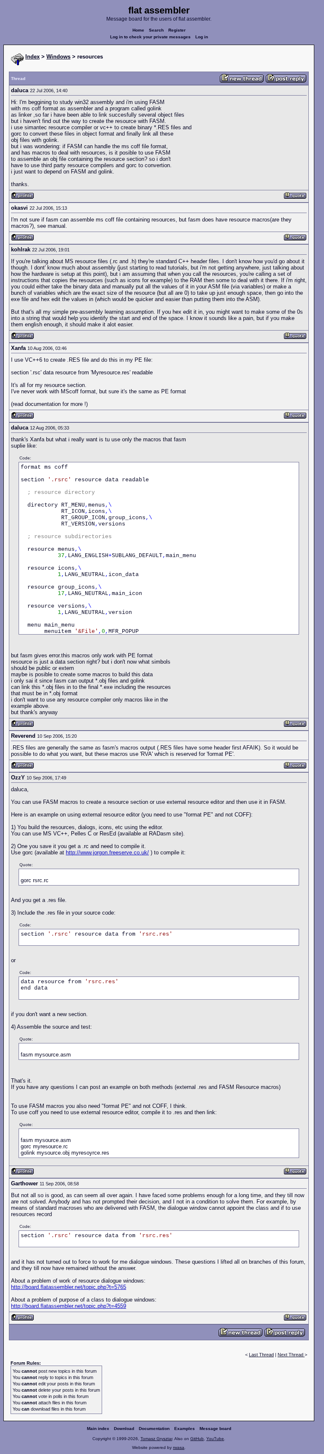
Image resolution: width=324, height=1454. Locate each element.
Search (156, 30)
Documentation (154, 1428)
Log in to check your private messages (150, 37)
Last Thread (261, 1354)
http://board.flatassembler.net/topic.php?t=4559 (68, 1306)
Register (177, 30)
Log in (201, 37)
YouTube (215, 1438)
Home (138, 30)
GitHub (197, 1438)
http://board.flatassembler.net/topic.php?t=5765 (68, 1287)
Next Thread (291, 1354)
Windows (58, 56)
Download (124, 1428)
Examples (184, 1428)
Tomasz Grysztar (156, 1438)
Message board (215, 1428)
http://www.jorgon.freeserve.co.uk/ (107, 852)
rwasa (178, 1447)
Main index (98, 1428)
